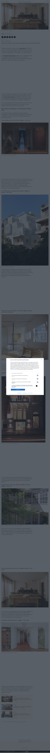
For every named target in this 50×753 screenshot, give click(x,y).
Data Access (25, 393)
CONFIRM (18, 389)
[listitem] (25, 373)
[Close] (42, 360)
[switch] (37, 375)
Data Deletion (19, 393)
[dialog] (25, 376)
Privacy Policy (30, 393)
